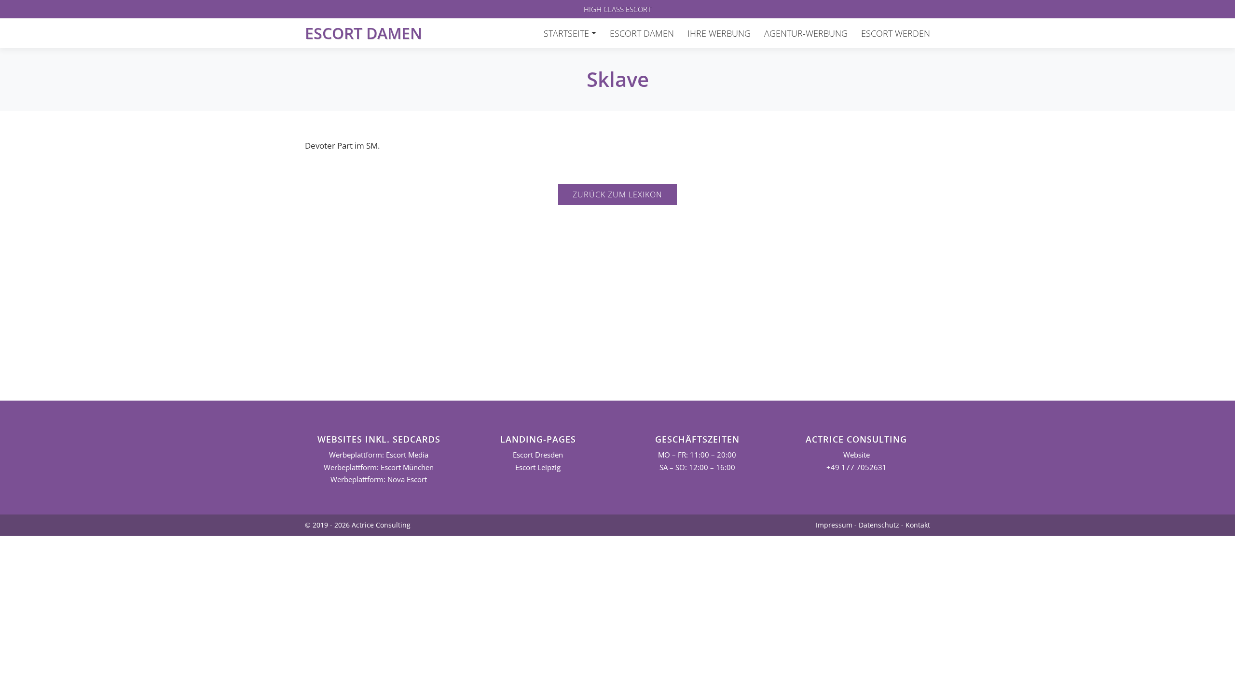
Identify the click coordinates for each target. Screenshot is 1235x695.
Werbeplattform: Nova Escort (378, 479)
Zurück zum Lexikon (617, 194)
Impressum (834, 524)
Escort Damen (363, 33)
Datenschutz (879, 524)
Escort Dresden (538, 455)
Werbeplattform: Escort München (379, 467)
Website (856, 455)
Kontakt (918, 524)
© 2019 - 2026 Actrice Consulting (358, 524)
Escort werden (895, 33)
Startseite (566, 33)
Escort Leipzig (538, 467)
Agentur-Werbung (806, 33)
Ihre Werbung (719, 33)
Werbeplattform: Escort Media (378, 455)
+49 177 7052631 (856, 467)
